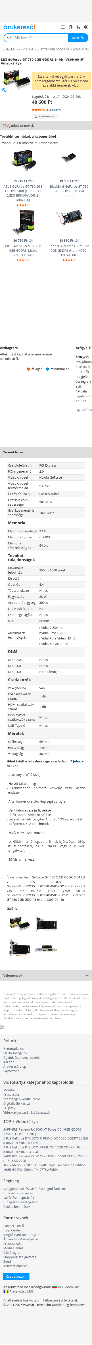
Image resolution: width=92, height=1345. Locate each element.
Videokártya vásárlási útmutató (26, 1112)
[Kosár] (78, 27)
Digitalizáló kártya (16, 1103)
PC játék (9, 1108)
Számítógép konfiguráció (21, 1099)
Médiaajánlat (13, 1248)
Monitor (9, 1090)
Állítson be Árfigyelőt (87, 410)
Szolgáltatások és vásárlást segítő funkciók (34, 1189)
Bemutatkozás (13, 1048)
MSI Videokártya (47, 143)
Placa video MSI (21, 1291)
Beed (7, 1261)
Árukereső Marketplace (20, 1239)
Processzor (11, 1094)
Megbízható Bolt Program (22, 1235)
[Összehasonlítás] (70, 27)
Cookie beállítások (16, 1206)
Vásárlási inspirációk (18, 1198)
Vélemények (12, 975)
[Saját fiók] (86, 27)
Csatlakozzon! (16, 1276)
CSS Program (13, 1252)
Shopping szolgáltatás (19, 1257)
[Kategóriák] (62, 27)
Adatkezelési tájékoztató (21, 1300)
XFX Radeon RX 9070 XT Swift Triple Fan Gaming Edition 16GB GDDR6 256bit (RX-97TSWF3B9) (44, 1167)
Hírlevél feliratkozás (18, 1193)
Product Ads (12, 1243)
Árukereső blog (14, 1066)
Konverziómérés (15, 1266)
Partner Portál (13, 1226)
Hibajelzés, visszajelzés (20, 1202)
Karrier (8, 1062)
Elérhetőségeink (15, 1053)
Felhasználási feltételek (60, 1300)
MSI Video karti (69, 1287)
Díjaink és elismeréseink (21, 1057)
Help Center (12, 1230)
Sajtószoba (11, 1071)
